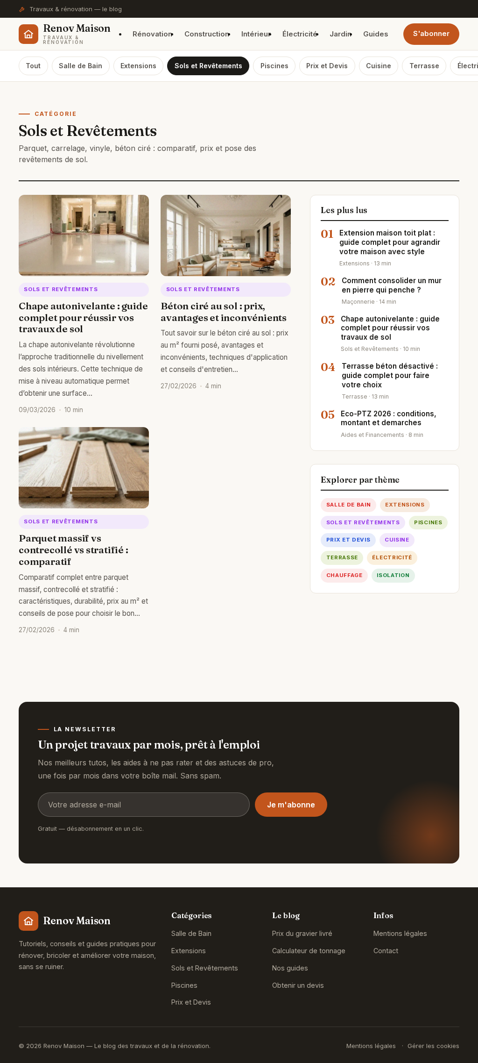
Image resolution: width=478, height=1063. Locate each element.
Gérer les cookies (433, 1045)
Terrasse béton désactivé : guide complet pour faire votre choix (390, 375)
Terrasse (424, 66)
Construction (206, 33)
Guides (375, 33)
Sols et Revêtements (208, 66)
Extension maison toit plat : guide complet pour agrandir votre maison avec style (389, 242)
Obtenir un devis (298, 985)
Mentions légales (400, 933)
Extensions (138, 66)
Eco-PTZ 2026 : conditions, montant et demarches (388, 418)
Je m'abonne (291, 804)
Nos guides (290, 968)
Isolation (393, 575)
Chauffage (344, 575)
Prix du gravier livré (302, 933)
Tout (33, 66)
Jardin (340, 33)
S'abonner (431, 33)
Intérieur (256, 33)
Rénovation (152, 33)
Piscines (274, 66)
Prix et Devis (327, 66)
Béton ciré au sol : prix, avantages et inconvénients (224, 311)
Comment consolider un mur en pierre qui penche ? (392, 285)
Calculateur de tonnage (308, 951)
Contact (385, 951)
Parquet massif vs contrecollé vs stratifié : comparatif (73, 549)
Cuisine (378, 66)
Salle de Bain (80, 66)
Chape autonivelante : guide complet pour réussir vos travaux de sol (83, 317)
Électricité (299, 33)
